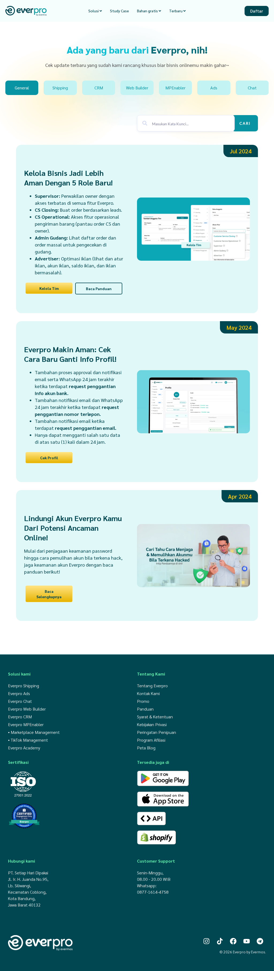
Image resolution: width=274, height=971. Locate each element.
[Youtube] (247, 941)
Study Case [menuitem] (119, 10)
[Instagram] (206, 941)
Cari (244, 123)
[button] (240, 151)
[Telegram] (260, 941)
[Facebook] (233, 941)
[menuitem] (95, 10)
